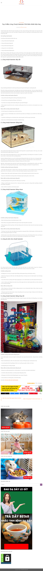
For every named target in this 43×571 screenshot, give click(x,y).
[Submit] (41, 485)
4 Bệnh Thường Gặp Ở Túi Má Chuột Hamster (32, 398)
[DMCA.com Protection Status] (6, 558)
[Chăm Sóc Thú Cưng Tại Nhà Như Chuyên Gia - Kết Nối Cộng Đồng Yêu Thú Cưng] (21, 2)
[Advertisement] (21, 13)
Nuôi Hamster (21, 22)
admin (26, 27)
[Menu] (1, 2)
